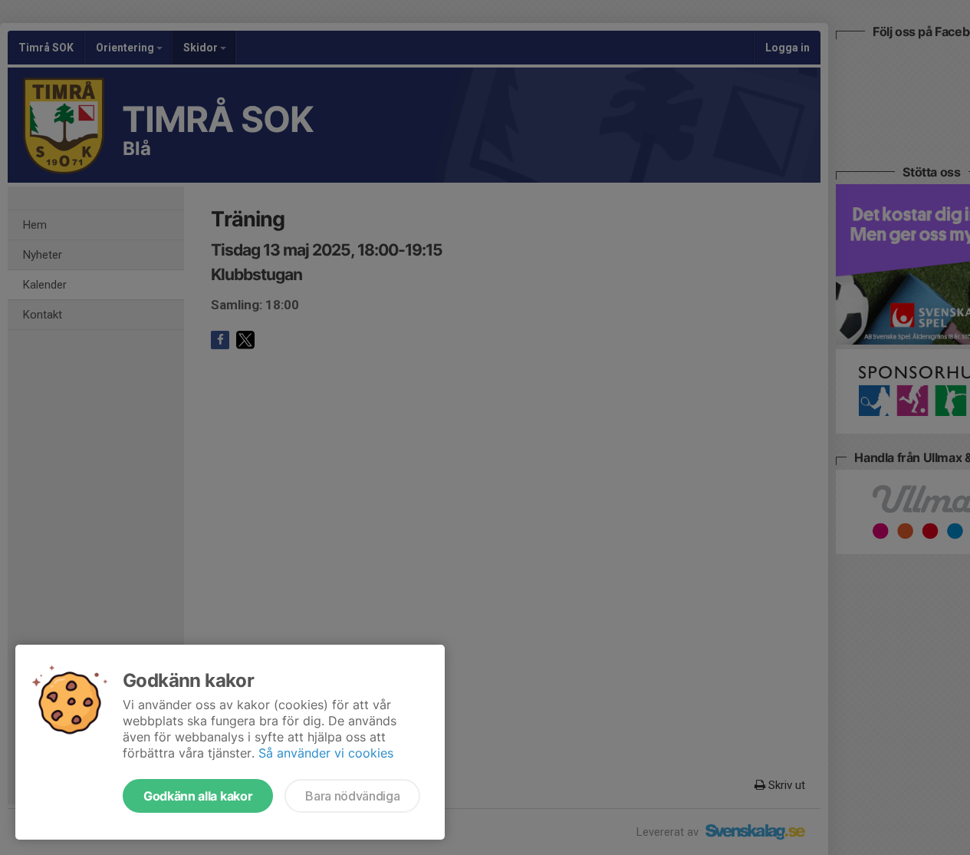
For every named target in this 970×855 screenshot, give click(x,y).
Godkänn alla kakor (197, 796)
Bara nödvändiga (352, 796)
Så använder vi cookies (325, 753)
